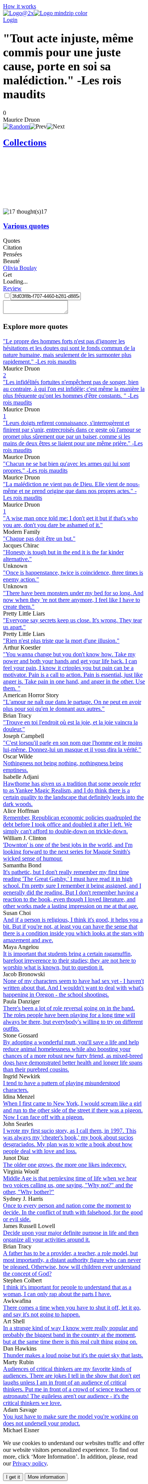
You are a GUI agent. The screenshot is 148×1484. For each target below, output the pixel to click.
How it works (19, 6)
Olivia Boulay (20, 268)
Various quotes (26, 226)
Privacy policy (30, 1463)
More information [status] (46, 1477)
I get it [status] (13, 1477)
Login (10, 20)
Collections (24, 142)
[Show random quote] (16, 126)
